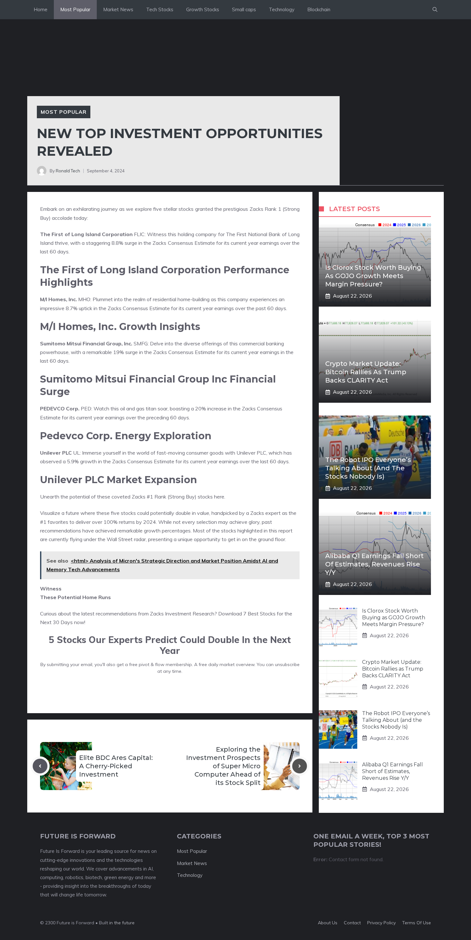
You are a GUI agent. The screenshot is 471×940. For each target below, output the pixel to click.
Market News (118, 9)
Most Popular (75, 9)
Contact (352, 923)
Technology (281, 9)
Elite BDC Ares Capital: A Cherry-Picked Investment (116, 766)
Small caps (244, 9)
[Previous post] (40, 766)
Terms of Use (416, 923)
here (219, 496)
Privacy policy (381, 923)
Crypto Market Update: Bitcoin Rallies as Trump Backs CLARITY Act (365, 372)
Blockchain (318, 9)
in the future (121, 923)
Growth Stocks (202, 9)
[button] (435, 9)
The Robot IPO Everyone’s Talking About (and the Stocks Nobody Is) (368, 468)
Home (40, 9)
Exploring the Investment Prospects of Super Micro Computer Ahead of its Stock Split (223, 766)
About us (327, 923)
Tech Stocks (159, 9)
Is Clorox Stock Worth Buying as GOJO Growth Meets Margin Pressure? (373, 276)
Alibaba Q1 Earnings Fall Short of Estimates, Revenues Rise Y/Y (374, 564)
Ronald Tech (68, 170)
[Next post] (299, 766)
